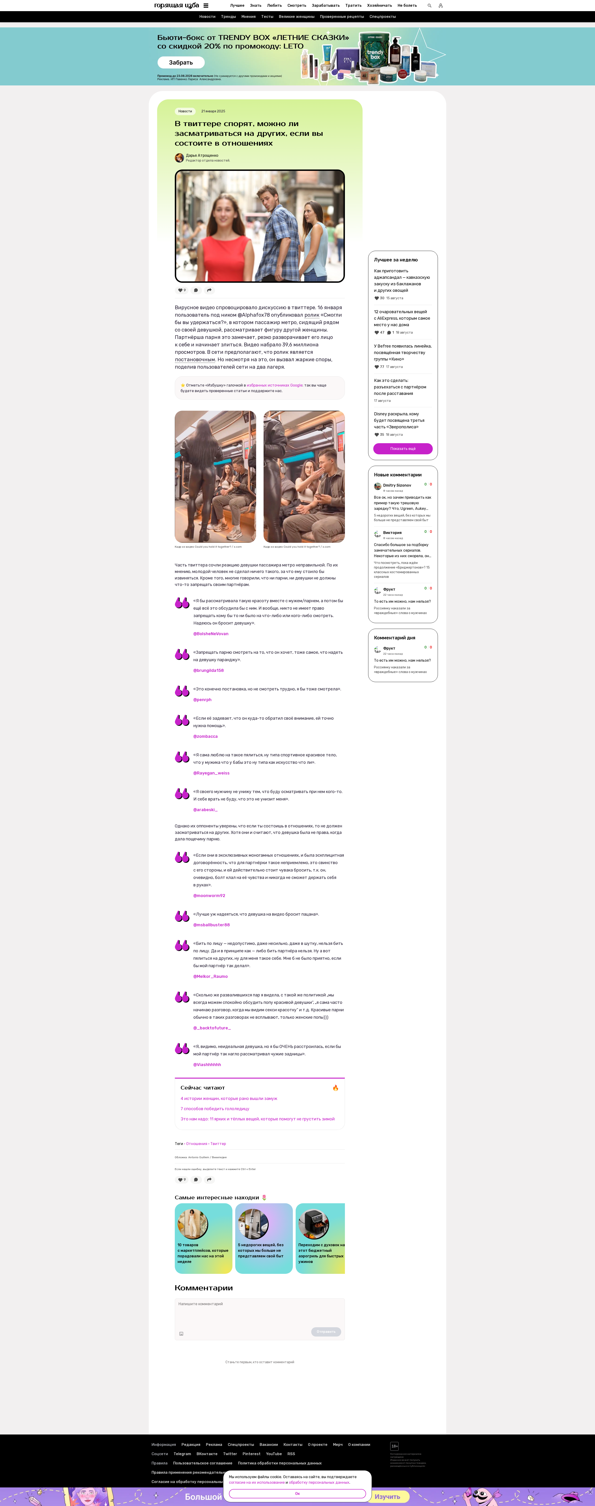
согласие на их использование (257, 1482)
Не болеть (407, 5)
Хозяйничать (379, 5)
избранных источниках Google (274, 385)
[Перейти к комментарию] (403, 502)
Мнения (248, 16)
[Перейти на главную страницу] (176, 5)
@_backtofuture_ (212, 1028)
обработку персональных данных (319, 1482)
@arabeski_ (205, 809)
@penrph (202, 699)
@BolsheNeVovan (210, 633)
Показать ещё (403, 448)
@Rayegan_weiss (211, 773)
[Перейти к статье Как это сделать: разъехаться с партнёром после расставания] (403, 390)
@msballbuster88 (211, 924)
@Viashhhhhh (207, 1064)
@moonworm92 (209, 895)
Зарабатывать (326, 5)
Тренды (228, 16)
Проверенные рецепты (342, 16)
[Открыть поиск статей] (429, 5)
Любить (274, 5)
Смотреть (297, 5)
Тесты (267, 16)
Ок (297, 1493)
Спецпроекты (383, 16)
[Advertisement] (403, 174)
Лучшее (237, 5)
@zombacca (205, 736)
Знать (255, 5)
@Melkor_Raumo (210, 976)
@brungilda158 (208, 670)
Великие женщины (296, 16)
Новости (207, 16)
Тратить (353, 5)
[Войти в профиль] (440, 5)
